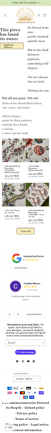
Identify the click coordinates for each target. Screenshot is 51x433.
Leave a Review (20, 268)
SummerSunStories (33, 256)
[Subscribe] (43, 343)
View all (25, 231)
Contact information (27, 430)
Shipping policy (16, 424)
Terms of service (27, 419)
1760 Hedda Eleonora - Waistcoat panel (35, 168)
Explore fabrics (8, 46)
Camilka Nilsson (32, 283)
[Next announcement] (46, 3)
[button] (5, 15)
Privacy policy (27, 413)
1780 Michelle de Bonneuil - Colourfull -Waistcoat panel (12, 169)
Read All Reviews (34, 314)
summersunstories (23, 403)
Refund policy (35, 408)
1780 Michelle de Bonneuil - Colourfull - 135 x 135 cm (36, 213)
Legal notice (40, 424)
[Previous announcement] (5, 3)
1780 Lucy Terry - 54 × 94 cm (13, 211)
